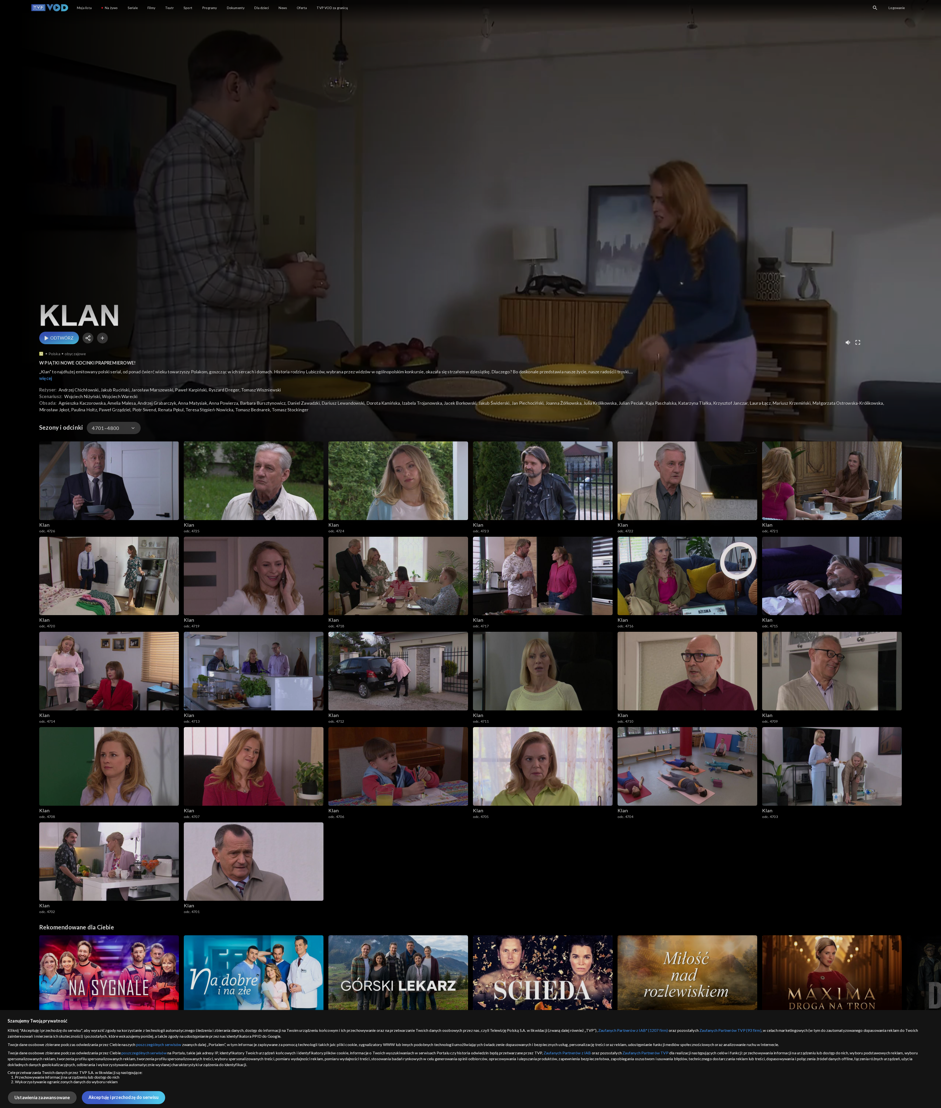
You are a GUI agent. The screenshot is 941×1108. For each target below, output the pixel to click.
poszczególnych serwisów (158, 1044)
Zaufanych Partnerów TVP (645, 1052)
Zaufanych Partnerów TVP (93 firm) (730, 1030)
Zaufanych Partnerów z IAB (567, 1052)
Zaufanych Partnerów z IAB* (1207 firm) (633, 1030)
